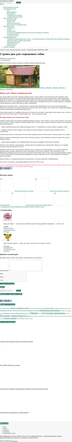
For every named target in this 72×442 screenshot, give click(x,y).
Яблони (21, 318)
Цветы (17, 318)
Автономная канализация (5, 308)
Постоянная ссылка (9, 230)
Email (1, 277)
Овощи (34, 312)
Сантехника (42, 316)
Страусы (51, 316)
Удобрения (69, 316)
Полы (21, 315)
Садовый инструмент (34, 316)
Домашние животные (58, 308)
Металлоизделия (21, 313)
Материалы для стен (9, 313)
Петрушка (67, 313)
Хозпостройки (11, 58)
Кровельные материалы (50, 310)
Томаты (65, 316)
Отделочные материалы (53, 313)
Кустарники (62, 310)
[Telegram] (11, 168)
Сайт (1, 280)
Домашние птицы (67, 308)
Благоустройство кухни (19, 308)
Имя (1, 273)
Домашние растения (6, 310)
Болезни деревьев (40, 308)
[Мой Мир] (6, 168)
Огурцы (40, 313)
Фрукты (1, 318)
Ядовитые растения (28, 318)
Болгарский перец (32, 308)
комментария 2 (6, 60)
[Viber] (8, 168)
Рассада (27, 316)
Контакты (6, 431)
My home (6, 430)
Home (5, 428)
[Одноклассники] (3, 168)
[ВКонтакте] (1, 168)
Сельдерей (47, 316)
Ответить (6, 231)
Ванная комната (49, 308)
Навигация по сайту (10, 433)
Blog (5, 427)
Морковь (28, 313)
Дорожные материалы (19, 310)
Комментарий (4, 270)
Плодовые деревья (9, 315)
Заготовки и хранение (32, 310)
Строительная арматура (58, 316)
